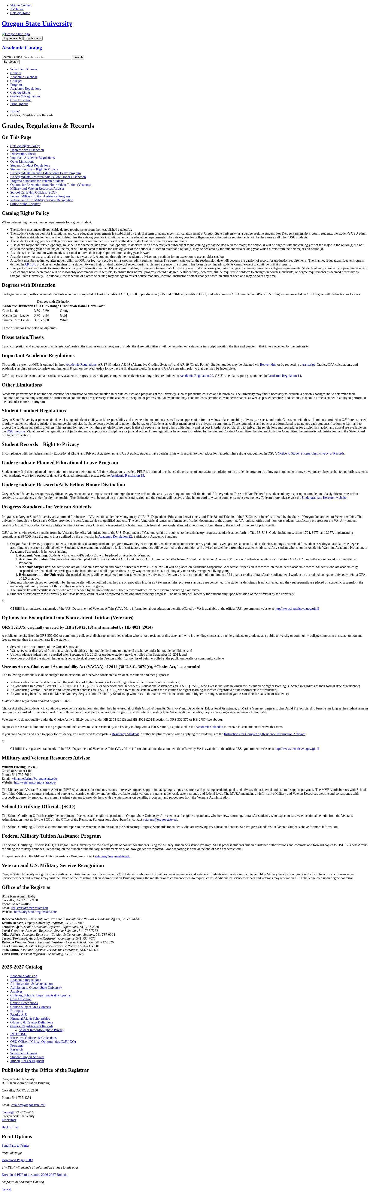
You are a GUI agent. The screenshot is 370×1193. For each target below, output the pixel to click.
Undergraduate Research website (324, 497)
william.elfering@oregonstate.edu (34, 778)
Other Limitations (22, 161)
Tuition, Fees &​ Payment (27, 1061)
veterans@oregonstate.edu (160, 819)
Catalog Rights (20, 92)
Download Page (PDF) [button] (17, 1160)
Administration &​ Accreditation (31, 983)
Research (16, 1049)
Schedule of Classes (23, 69)
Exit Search (10, 61)
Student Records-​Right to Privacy (41, 1030)
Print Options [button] (19, 104)
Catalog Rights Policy (25, 146)
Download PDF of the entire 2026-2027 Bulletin (34, 1174)
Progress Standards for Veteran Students (37, 181)
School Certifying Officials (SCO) (33, 192)
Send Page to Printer (15, 1145)
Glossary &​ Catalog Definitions (31, 1022)
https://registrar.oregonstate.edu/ (35, 912)
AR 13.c (30, 264)
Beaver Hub (268, 364)
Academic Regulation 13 (127, 475)
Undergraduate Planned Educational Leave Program (45, 173)
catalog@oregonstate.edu (28, 1105)
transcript (308, 364)
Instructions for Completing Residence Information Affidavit (264, 734)
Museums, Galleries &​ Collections (33, 1038)
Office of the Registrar (25, 204)
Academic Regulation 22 (196, 375)
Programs (16, 84)
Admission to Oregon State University (36, 987)
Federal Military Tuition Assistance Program (40, 196)
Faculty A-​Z (18, 1014)
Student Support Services (27, 1057)
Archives (16, 991)
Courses (15, 73)
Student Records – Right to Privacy (34, 169)
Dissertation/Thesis (23, 154)
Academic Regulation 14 (284, 375)
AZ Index (17, 9)
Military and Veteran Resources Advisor (37, 188)
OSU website (16, 431)
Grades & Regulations (25, 96)
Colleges (16, 81)
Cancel (6, 1189)
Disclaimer (9, 1120)
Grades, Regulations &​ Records (31, 1026)
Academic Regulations (25, 88)
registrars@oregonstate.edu (29, 908)
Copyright (8, 1112)
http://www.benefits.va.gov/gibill (297, 608)
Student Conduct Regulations (30, 165)
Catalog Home (20, 13)
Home (14, 111)
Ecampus (16, 1011)
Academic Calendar (23, 77)
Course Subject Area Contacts (30, 1007)
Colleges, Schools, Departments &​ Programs (40, 995)
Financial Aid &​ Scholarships (30, 1018)
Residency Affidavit (125, 734)
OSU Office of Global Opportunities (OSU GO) (43, 1041)
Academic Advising (23, 976)
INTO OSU (18, 1034)
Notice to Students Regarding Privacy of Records (311, 453)
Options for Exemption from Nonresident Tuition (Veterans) (50, 184)
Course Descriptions (24, 1003)
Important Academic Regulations (32, 157)
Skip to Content (20, 5)
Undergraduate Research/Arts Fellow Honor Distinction (48, 177)
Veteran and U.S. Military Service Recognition (41, 200)
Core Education (20, 100)
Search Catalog (12, 57)
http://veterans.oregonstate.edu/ (35, 782)
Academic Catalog (22, 47)
